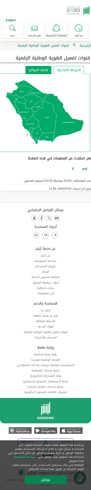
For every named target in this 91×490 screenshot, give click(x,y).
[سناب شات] (34, 218)
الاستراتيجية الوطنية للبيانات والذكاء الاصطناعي (46, 365)
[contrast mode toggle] (36, 235)
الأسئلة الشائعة (45, 321)
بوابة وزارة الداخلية (45, 354)
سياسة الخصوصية (45, 261)
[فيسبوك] (41, 218)
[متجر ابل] (71, 430)
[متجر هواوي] (20, 430)
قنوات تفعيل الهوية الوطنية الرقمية (45, 332)
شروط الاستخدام (45, 266)
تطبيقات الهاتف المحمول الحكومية (45, 392)
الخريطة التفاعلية (69, 70)
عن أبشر (45, 255)
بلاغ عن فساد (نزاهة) (45, 315)
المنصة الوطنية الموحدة (45, 359)
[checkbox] (84, 168)
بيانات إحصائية (45, 288)
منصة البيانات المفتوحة (46, 370)
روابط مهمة (45, 347)
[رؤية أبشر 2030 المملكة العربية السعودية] (78, 10)
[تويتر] (49, 218)
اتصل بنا (45, 310)
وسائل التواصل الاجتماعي (45, 210)
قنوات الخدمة (46, 326)
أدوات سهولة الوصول (45, 282)
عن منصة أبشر (45, 248)
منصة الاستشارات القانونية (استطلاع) (45, 381)
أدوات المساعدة (46, 227)
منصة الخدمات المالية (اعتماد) (45, 386)
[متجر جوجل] (45, 430)
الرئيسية (85, 45)
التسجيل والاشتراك (45, 337)
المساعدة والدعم (45, 303)
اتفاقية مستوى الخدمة (46, 277)
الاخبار (45, 271)
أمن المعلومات (45, 293)
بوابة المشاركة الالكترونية (45, 375)
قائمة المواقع (38, 70)
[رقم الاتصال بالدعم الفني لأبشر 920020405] (45, 412)
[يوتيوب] (56, 218)
